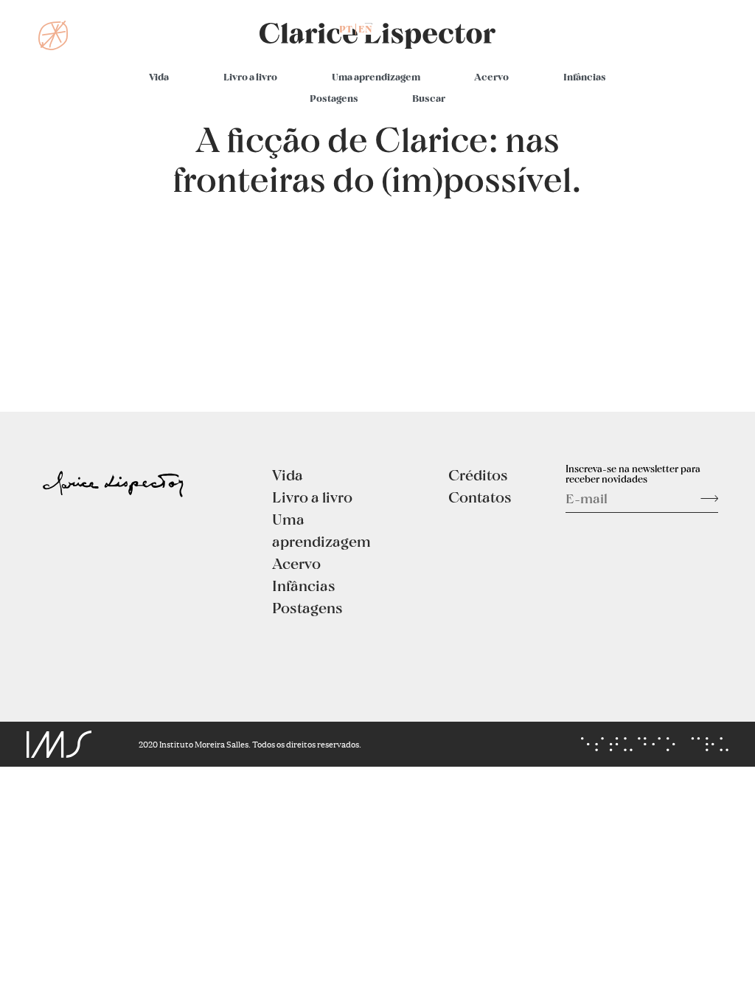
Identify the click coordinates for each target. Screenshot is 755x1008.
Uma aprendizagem (376, 77)
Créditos (478, 474)
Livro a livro (250, 77)
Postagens (334, 98)
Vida (159, 77)
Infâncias (584, 77)
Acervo (491, 77)
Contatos (480, 496)
